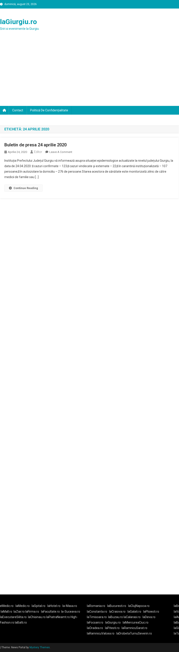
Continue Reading (26, 188)
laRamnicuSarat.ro (134, 628)
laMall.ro (6, 611)
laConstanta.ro (97, 611)
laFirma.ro (32, 611)
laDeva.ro (149, 617)
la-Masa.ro (69, 606)
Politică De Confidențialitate (49, 110)
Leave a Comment (60, 152)
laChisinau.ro (37, 617)
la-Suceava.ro (70, 611)
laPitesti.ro (112, 628)
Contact (17, 110)
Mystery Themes (39, 647)
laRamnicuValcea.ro (100, 633)
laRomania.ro (96, 606)
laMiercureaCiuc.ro (135, 622)
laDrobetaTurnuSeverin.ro (134, 633)
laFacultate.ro (50, 611)
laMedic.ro (22, 606)
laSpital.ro (38, 606)
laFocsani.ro (95, 622)
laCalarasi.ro (132, 617)
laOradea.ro (95, 628)
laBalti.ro (21, 622)
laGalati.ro (134, 611)
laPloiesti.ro (151, 611)
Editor (38, 152)
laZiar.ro (19, 611)
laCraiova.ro (117, 611)
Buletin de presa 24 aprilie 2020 (35, 144)
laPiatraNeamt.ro (58, 617)
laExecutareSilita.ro (13, 617)
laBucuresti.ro (116, 606)
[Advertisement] (89, 73)
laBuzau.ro (116, 617)
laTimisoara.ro (97, 617)
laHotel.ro (53, 606)
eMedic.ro (7, 606)
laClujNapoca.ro (139, 606)
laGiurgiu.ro (18, 22)
